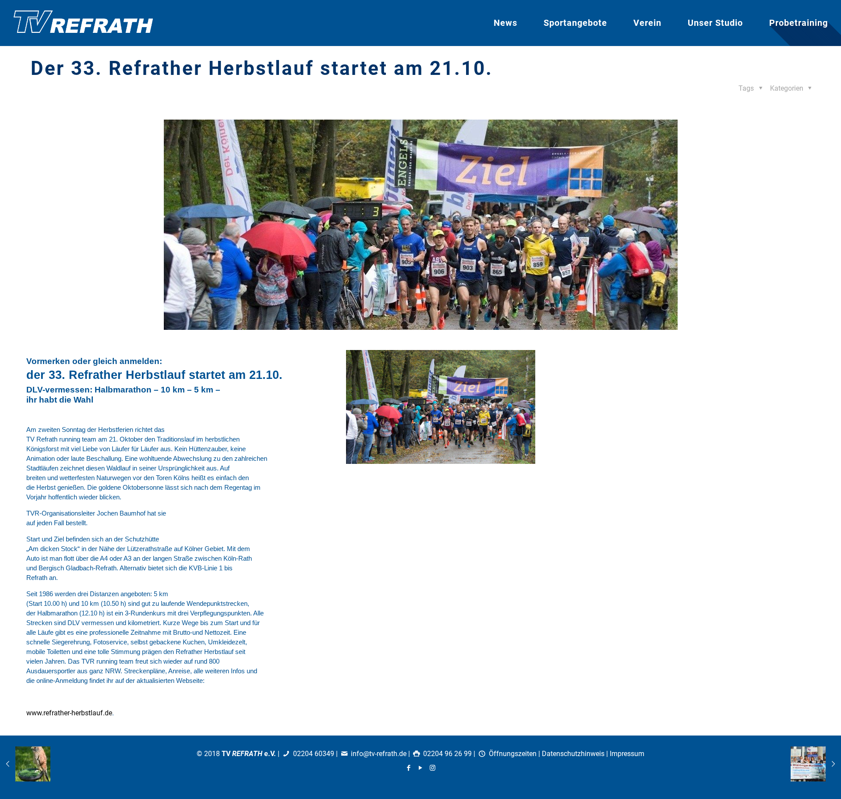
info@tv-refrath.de (378, 754)
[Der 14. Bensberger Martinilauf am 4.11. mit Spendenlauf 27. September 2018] (816, 763)
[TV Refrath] (83, 23)
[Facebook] (408, 768)
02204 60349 (313, 754)
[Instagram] (432, 768)
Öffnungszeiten (513, 754)
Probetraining (798, 23)
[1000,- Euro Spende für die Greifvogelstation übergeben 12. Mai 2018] (25, 763)
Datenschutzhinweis (573, 754)
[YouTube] (420, 768)
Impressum (627, 754)
